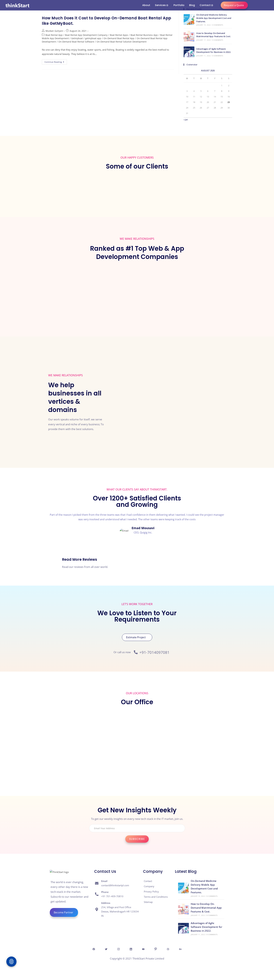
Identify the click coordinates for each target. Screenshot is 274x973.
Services (160, 5)
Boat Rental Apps (119, 34)
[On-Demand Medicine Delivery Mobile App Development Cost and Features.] (189, 19)
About (146, 5)
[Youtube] (143, 949)
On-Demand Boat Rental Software (76, 41)
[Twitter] (106, 949)
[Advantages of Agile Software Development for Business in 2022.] (189, 51)
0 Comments (217, 25)
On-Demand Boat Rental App (119, 38)
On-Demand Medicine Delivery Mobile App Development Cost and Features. (213, 18)
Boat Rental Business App (144, 34)
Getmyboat (77, 38)
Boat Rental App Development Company (86, 34)
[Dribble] (168, 949)
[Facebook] (93, 949)
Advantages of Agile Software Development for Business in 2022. (206, 926)
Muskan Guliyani (54, 30)
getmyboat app (93, 38)
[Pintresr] (155, 949)
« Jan (186, 119)
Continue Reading (56, 61)
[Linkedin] (130, 949)
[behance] (180, 949)
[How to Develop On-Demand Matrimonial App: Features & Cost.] (189, 36)
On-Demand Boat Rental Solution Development (122, 41)
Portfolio (178, 5)
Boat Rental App (54, 34)
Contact (205, 5)
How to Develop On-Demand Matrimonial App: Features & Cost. (206, 907)
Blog (192, 5)
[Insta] (118, 949)
